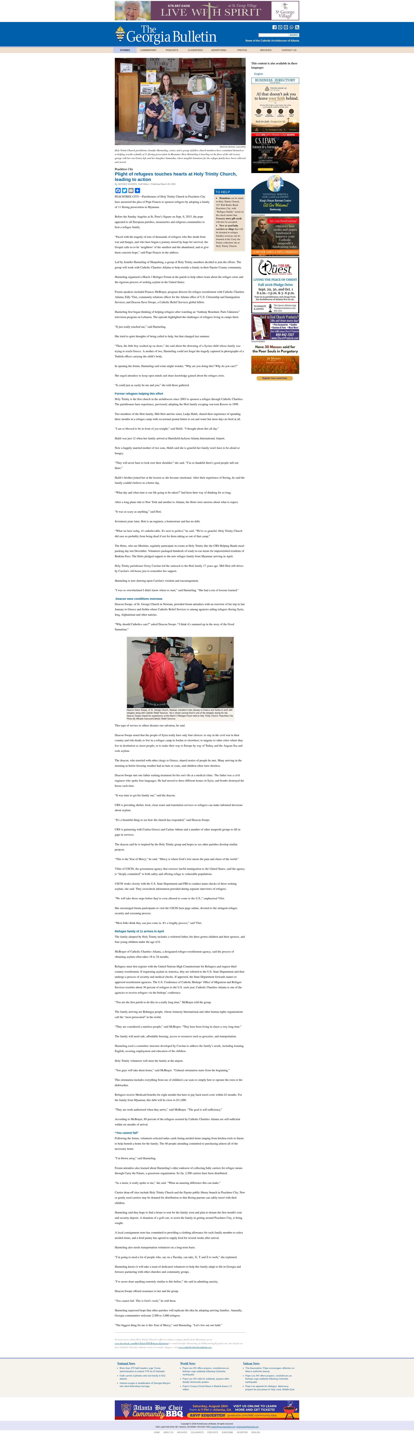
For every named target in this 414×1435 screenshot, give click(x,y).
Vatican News (251, 1363)
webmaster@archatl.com (248, 1427)
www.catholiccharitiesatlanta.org (195, 1347)
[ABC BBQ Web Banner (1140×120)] (225, 19)
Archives (265, 50)
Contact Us (289, 50)
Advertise (242, 1432)
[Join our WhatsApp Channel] (291, 27)
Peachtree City (124, 169)
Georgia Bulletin (166, 35)
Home (157, 1432)
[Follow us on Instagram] (286, 27)
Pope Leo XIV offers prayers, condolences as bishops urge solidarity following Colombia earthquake (206, 1371)
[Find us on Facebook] (274, 27)
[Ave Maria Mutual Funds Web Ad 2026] (230, 1419)
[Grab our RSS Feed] (297, 27)
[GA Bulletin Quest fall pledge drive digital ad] (275, 312)
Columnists (197, 1432)
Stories (125, 50)
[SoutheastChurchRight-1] (275, 339)
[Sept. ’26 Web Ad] (275, 212)
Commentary (148, 50)
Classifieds (195, 50)
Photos (242, 50)
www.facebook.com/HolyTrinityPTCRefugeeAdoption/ (141, 1343)
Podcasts (172, 50)
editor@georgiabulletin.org (223, 1427)
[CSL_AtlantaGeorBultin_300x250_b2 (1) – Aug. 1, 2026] (275, 172)
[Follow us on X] (280, 27)
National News (126, 1363)
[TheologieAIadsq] (275, 131)
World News (187, 1363)
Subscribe (227, 1432)
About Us (168, 1432)
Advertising (218, 50)
